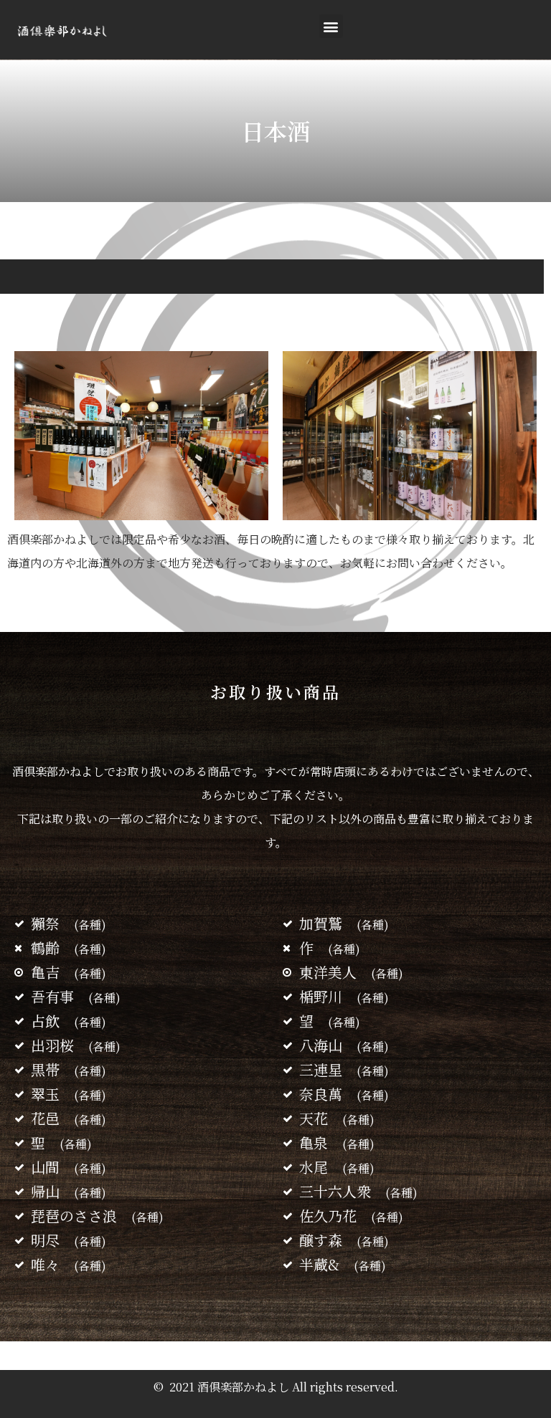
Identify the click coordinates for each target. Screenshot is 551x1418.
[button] (331, 26)
